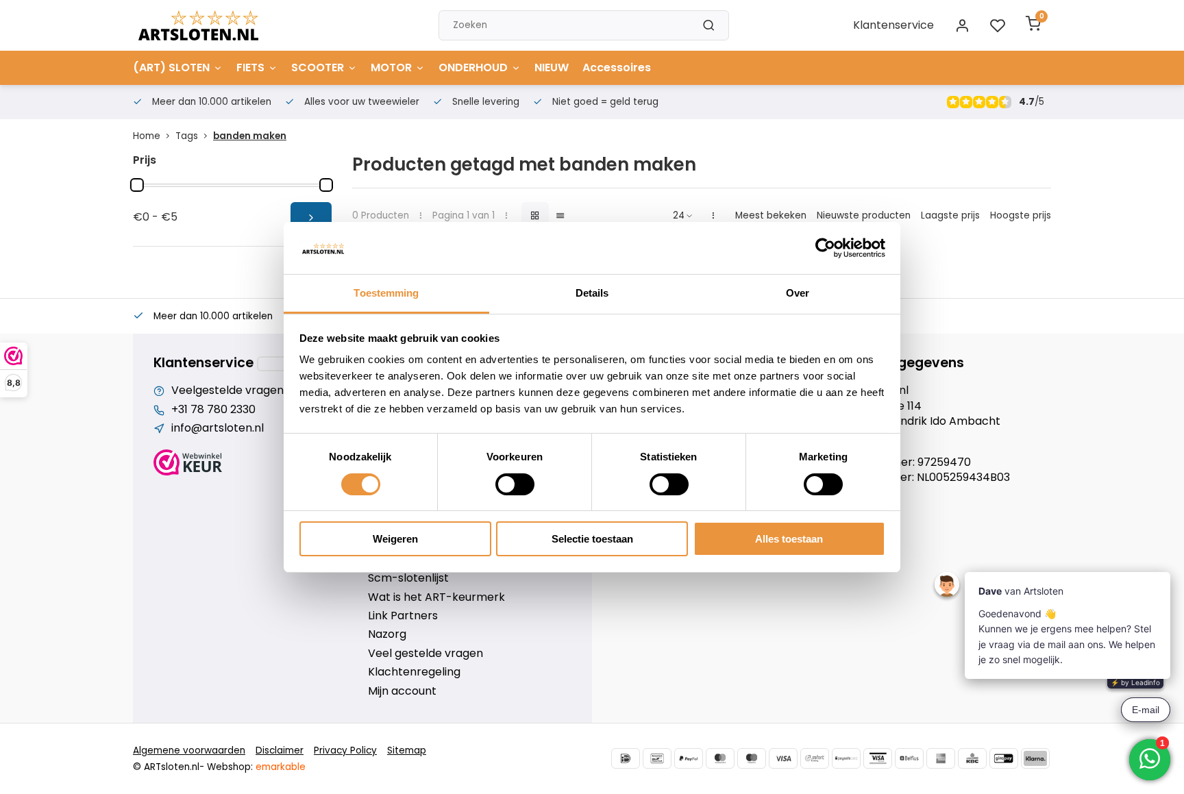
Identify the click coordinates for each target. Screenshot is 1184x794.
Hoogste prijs (1020, 215)
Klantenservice (893, 25)
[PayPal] (688, 758)
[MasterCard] (720, 758)
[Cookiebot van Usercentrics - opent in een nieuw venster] (825, 248)
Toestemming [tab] (386, 293)
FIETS (250, 67)
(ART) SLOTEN (171, 67)
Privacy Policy (345, 750)
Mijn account (402, 691)
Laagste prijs (950, 215)
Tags (186, 135)
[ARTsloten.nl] (198, 25)
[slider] (137, 185)
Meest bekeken (770, 215)
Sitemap (406, 750)
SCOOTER (317, 67)
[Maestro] (751, 758)
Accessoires (616, 67)
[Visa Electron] (877, 758)
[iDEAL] (625, 758)
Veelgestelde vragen (227, 390)
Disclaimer (280, 750)
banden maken (249, 135)
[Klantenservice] (281, 363)
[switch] (514, 484)
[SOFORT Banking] (814, 758)
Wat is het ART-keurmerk (436, 597)
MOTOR (391, 67)
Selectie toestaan (592, 539)
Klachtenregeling (414, 672)
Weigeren (395, 539)
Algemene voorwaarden (189, 750)
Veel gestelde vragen (425, 653)
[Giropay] (1003, 758)
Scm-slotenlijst (408, 578)
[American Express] (940, 758)
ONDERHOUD (473, 67)
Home (146, 135)
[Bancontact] (657, 758)
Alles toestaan (789, 539)
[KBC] (972, 758)
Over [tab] (797, 293)
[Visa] (783, 758)
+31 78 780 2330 (213, 409)
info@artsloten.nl (217, 428)
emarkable (281, 766)
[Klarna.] (1035, 758)
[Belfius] (909, 758)
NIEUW (551, 67)
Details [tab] (592, 293)
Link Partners (403, 615)
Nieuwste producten (864, 215)
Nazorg (387, 634)
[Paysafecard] (846, 758)
